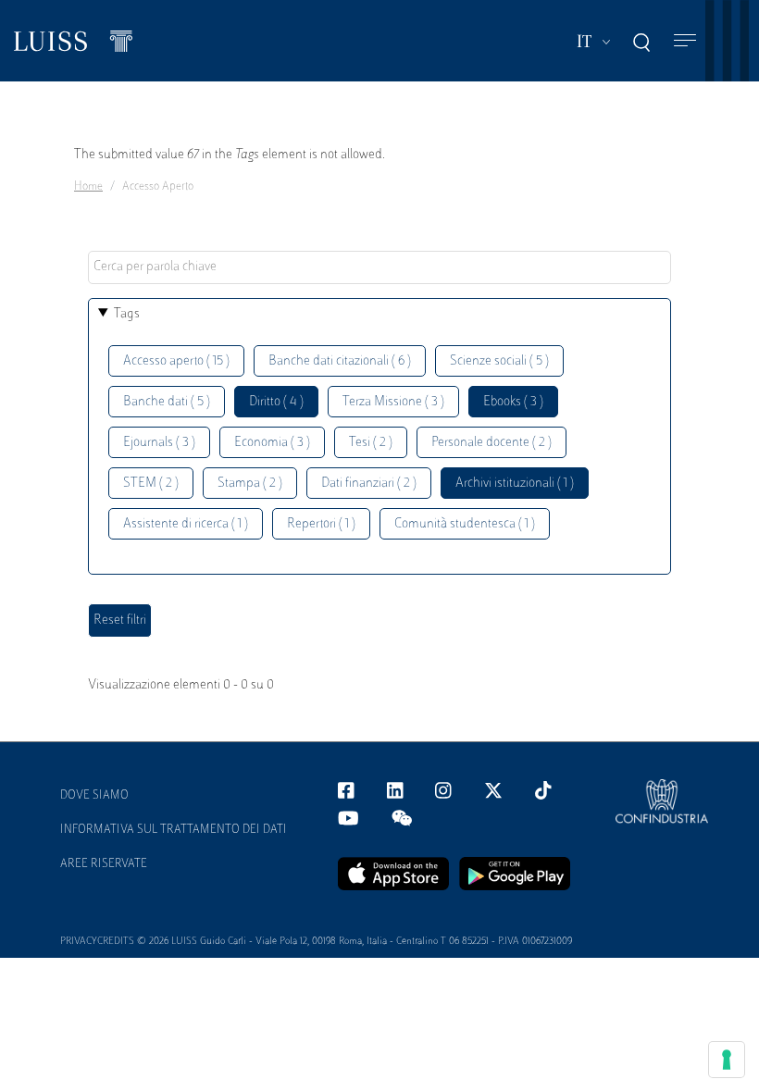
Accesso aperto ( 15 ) (176, 361)
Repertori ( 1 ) (321, 524)
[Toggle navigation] (685, 41)
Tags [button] (127, 314)
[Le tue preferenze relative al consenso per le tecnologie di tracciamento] (726, 1059)
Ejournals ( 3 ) (159, 443)
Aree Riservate (103, 864)
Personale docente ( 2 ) (491, 443)
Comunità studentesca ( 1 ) (464, 524)
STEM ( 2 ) (151, 483)
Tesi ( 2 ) (370, 443)
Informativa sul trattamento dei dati (173, 830)
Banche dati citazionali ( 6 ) (339, 361)
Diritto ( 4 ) (276, 402)
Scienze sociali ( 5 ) (499, 361)
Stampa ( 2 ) (250, 483)
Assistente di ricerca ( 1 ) (185, 524)
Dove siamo (94, 795)
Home (88, 186)
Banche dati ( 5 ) (166, 402)
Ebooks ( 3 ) (513, 402)
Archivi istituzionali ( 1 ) (514, 483)
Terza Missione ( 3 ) (393, 402)
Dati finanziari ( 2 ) (369, 483)
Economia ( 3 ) (272, 443)
